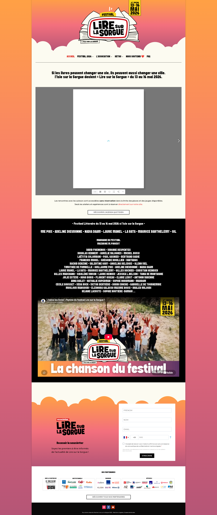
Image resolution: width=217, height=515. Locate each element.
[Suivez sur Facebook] (108, 507)
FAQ (148, 57)
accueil (71, 57)
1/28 (95, 192)
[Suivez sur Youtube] (113, 507)
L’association (103, 57)
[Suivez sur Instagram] (104, 507)
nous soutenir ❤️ (135, 57)
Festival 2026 (84, 57)
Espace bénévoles (129, 512)
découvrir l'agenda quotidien (109, 212)
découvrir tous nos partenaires (108, 497)
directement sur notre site (130, 204)
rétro (118, 57)
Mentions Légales (118, 512)
